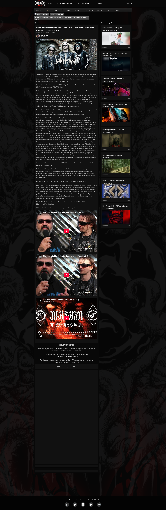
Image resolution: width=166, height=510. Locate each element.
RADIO (50, 3)
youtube (77, 10)
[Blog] (35, 23)
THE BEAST (44, 35)
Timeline (39, 10)
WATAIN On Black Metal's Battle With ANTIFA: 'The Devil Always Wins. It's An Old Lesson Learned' (61, 18)
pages (109, 10)
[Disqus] (66, 394)
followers (89, 10)
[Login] (128, 3)
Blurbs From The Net (57, 14)
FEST (92, 3)
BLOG (56, 3)
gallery (57, 10)
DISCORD (99, 3)
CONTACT (77, 3)
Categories (45, 14)
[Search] (131, 3)
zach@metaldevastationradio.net (66, 356)
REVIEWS (85, 3)
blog (48, 10)
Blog (38, 14)
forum (99, 10)
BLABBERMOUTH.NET (58, 81)
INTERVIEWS (64, 3)
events (67, 10)
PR (71, 3)
